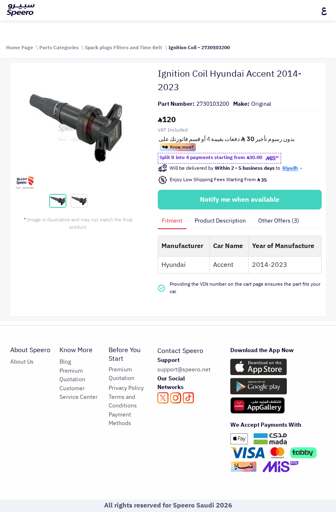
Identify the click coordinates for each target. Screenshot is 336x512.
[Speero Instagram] (175, 397)
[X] (162, 397)
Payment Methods (120, 419)
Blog (65, 361)
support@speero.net (184, 369)
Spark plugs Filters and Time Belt (123, 47)
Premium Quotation (72, 375)
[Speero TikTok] (188, 397)
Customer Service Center (78, 392)
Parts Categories (59, 47)
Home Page (19, 47)
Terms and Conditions (123, 401)
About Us (22, 361)
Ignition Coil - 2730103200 (199, 47)
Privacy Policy (126, 388)
